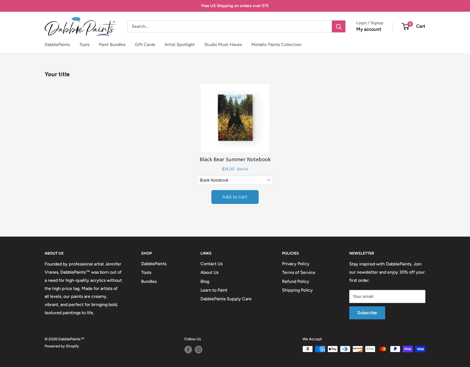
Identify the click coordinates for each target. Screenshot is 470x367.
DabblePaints (57, 44)
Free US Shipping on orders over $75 (235, 5)
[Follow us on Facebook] (188, 349)
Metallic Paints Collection (276, 44)
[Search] (338, 26)
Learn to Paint (213, 290)
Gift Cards (145, 44)
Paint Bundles (112, 44)
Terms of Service (298, 272)
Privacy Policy (296, 263)
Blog (204, 281)
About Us (209, 272)
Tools (84, 44)
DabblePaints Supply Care (226, 298)
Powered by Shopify (62, 346)
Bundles (149, 281)
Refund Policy (295, 281)
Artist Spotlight (180, 44)
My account (368, 29)
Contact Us (211, 263)
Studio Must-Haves (223, 44)
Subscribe (367, 312)
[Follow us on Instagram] (198, 349)
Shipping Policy (297, 290)
